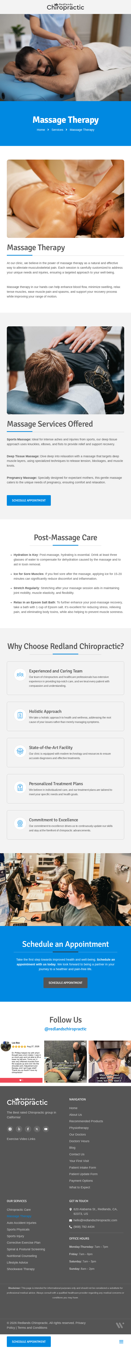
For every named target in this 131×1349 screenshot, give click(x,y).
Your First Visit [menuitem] (79, 1161)
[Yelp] (19, 1129)
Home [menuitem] (73, 1108)
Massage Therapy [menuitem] (19, 1216)
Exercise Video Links (21, 1139)
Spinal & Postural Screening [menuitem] (26, 1249)
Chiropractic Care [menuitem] (19, 1209)
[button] (121, 1342)
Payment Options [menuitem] (81, 1180)
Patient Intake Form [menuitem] (82, 1167)
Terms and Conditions (32, 1327)
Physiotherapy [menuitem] (79, 1128)
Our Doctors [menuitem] (77, 1134)
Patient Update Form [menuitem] (83, 1174)
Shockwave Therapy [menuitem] (21, 1269)
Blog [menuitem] (72, 1147)
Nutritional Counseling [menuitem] (22, 1256)
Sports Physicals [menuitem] (18, 1229)
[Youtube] (46, 1129)
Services (57, 129)
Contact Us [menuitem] (76, 1154)
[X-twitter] (37, 1129)
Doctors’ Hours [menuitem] (79, 1141)
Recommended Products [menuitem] (86, 1121)
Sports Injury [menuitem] (15, 1236)
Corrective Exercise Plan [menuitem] (23, 1242)
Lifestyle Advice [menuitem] (17, 1262)
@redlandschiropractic (65, 1029)
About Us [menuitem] (75, 1114)
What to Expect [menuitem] (79, 1187)
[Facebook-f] (28, 1129)
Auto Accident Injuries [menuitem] (21, 1223)
